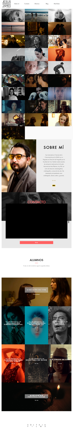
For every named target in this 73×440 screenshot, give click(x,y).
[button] (66, 198)
